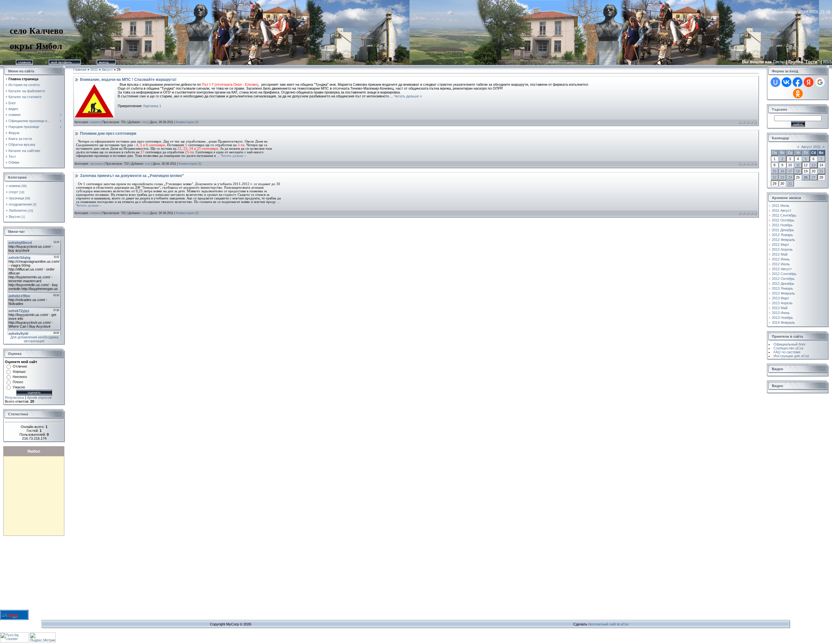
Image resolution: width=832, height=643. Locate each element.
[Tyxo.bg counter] (14, 641)
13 (813, 165)
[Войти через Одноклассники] (798, 93)
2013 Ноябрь (782, 318)
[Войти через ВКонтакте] (786, 82)
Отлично (20, 366)
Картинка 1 (152, 106)
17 (790, 171)
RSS (827, 61)
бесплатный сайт (602, 624)
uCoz (624, 624)
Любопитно (18, 210)
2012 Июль (781, 264)
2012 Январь (782, 235)
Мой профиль (61, 62)
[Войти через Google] (820, 82)
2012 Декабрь (783, 283)
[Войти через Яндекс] (808, 82)
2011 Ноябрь (782, 225)
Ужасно (19, 387)
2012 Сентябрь (784, 274)
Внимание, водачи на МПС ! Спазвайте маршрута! (128, 79)
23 (782, 177)
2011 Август (781, 210)
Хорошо (19, 371)
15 (774, 171)
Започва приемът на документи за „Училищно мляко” (132, 175)
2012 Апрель (782, 249)
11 (798, 165)
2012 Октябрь (783, 279)
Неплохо (20, 377)
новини (14, 186)
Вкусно (14, 217)
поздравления (20, 204)
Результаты (14, 397)
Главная (24, 62)
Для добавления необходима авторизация (34, 339)
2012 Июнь (781, 259)
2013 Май (779, 308)
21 (821, 171)
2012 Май (779, 254)
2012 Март (780, 244)
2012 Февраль (783, 240)
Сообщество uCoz (789, 348)
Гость (779, 61)
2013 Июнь (781, 313)
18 (798, 171)
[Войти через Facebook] (797, 82)
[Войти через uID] (775, 82)
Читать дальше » (408, 96)
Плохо (18, 382)
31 (790, 183)
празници (16, 198)
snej (145, 122)
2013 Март (780, 298)
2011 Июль (780, 206)
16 (782, 171)
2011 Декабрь (783, 230)
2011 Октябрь (783, 220)
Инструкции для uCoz (791, 356)
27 (813, 177)
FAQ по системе (787, 352)
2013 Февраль (783, 293)
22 (774, 177)
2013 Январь (782, 288)
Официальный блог (790, 344)
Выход (104, 62)
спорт (13, 192)
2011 (94, 69)
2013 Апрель (782, 303)
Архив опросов (39, 397)
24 (790, 177)
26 (806, 177)
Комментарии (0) (187, 122)
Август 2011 (811, 147)
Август (107, 69)
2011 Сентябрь (784, 215)
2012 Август (782, 269)
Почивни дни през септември (108, 133)
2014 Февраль (783, 322)
